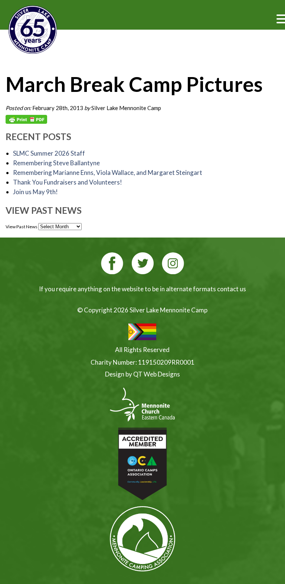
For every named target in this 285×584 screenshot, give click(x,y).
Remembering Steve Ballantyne (56, 163)
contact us (231, 289)
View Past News (21, 226)
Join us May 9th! (35, 192)
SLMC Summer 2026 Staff (49, 153)
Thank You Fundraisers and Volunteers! (67, 182)
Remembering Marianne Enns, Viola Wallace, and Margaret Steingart (107, 172)
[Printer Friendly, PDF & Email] (26, 119)
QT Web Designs (156, 374)
